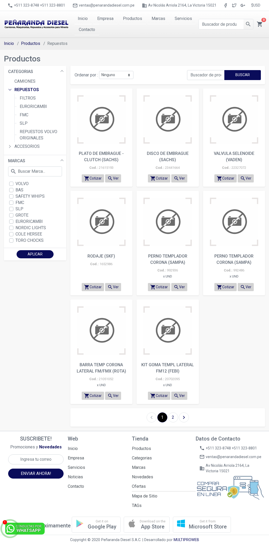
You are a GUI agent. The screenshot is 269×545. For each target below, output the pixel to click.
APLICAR (35, 254)
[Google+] (243, 5)
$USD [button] (255, 5)
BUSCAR (242, 75)
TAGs (137, 505)
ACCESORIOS (27, 146)
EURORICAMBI (33, 106)
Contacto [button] (87, 29)
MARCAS (16, 160)
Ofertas (139, 486)
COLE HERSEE (28, 234)
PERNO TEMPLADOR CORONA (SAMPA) (167, 259)
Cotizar (93, 178)
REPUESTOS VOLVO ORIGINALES (38, 134)
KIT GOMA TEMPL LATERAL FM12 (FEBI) (167, 368)
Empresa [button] (105, 18)
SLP (24, 123)
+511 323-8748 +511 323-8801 (36, 5)
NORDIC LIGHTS (30, 227)
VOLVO (22, 183)
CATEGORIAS (20, 71)
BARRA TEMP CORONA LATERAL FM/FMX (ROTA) (101, 368)
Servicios (76, 467)
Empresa (76, 457)
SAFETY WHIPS (30, 196)
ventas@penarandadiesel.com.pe (103, 5)
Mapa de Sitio (144, 496)
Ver (113, 178)
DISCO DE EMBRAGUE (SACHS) (168, 156)
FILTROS (28, 98)
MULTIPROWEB (186, 540)
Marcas (139, 467)
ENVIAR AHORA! (36, 473)
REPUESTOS (26, 89)
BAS (19, 189)
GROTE (21, 215)
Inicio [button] (83, 18)
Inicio (9, 43)
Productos (30, 43)
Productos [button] (132, 18)
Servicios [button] (183, 18)
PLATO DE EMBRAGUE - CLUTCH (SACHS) (101, 156)
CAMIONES (24, 81)
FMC (24, 114)
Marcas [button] (158, 18)
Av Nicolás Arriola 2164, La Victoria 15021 (179, 5)
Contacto (76, 486)
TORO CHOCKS (29, 240)
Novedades (142, 476)
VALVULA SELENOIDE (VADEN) (234, 156)
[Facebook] (225, 5)
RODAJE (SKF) (101, 256)
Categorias (142, 457)
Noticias (75, 476)
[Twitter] (234, 5)
